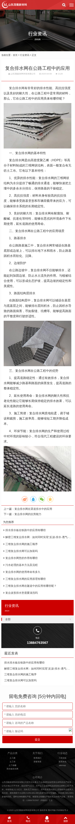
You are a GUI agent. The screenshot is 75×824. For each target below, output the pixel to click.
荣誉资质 (37, 762)
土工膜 (12, 758)
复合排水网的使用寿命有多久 (22, 571)
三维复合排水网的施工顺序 (21, 544)
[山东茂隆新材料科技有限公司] (14, 5)
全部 (8, 619)
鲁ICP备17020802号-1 (58, 810)
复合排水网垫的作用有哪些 (21, 558)
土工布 (12, 762)
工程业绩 (62, 758)
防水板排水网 (12, 769)
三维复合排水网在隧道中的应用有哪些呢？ (31, 585)
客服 (47, 821)
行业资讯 (24, 55)
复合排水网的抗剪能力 (27, 514)
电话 (28, 821)
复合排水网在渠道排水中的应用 (33, 508)
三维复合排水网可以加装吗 (21, 551)
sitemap (62, 765)
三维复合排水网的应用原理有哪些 (25, 578)
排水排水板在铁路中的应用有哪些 (25, 530)
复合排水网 (16, 88)
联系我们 (37, 758)
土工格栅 (12, 765)
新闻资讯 (62, 762)
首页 (15, 55)
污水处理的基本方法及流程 (21, 564)
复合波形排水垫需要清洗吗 (21, 592)
